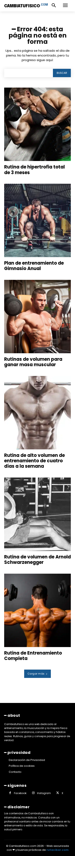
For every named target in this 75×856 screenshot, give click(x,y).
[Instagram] (33, 793)
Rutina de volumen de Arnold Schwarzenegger (37, 560)
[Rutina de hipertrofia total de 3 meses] (37, 124)
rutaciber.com (57, 850)
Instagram (44, 793)
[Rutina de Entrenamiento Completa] (37, 610)
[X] (57, 793)
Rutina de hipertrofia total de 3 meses (34, 170)
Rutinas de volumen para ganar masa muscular (33, 362)
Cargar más (36, 673)
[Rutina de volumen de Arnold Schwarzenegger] (37, 514)
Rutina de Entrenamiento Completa (33, 656)
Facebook (20, 793)
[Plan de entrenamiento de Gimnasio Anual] (37, 220)
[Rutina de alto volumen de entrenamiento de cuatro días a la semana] (37, 412)
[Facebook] (10, 793)
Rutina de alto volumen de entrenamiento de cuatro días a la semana (34, 461)
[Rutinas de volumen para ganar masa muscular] (37, 316)
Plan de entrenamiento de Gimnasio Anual (34, 266)
